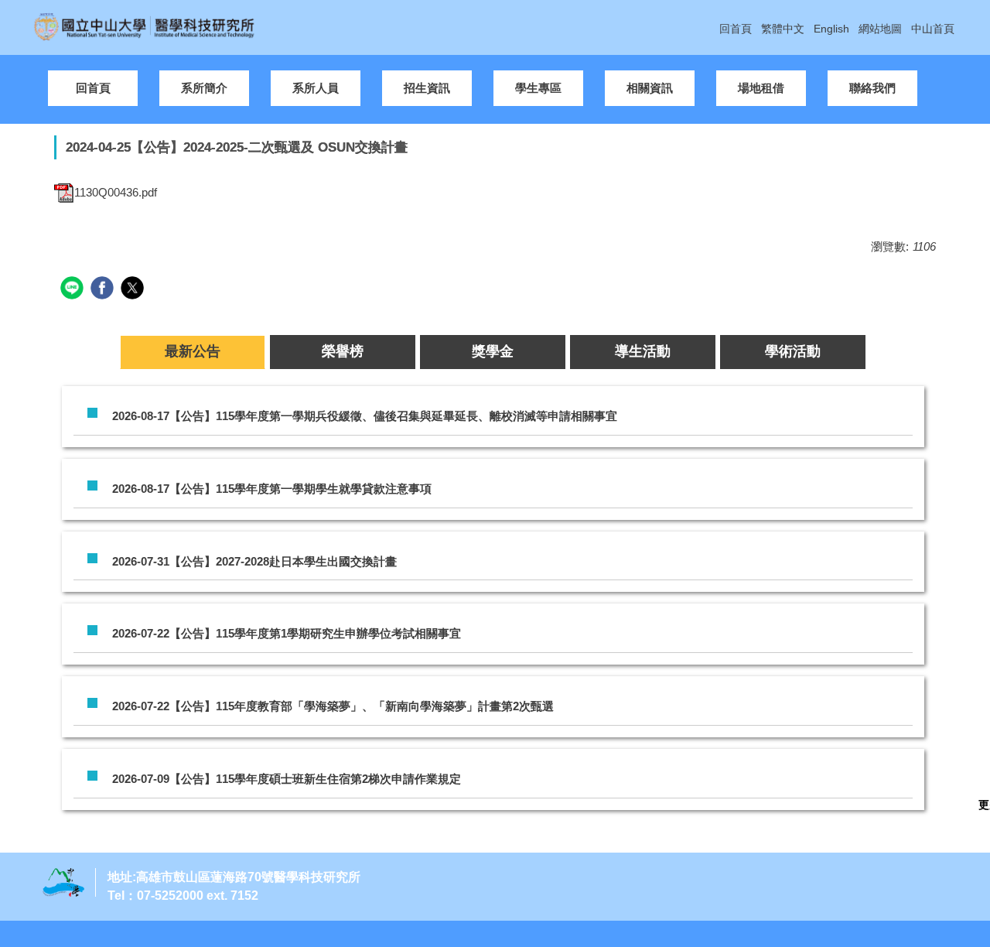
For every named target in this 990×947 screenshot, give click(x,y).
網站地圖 (880, 28)
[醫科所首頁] (147, 25)
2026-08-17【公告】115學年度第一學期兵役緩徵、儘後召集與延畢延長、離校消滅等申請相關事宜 (364, 415)
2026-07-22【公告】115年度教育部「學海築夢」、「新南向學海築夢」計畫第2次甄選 (333, 706)
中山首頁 (932, 28)
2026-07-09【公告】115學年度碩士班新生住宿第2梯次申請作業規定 (286, 778)
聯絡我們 (872, 87)
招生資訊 (427, 87)
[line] (73, 289)
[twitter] (134, 289)
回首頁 (735, 28)
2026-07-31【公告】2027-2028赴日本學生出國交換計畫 (254, 561)
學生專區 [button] (538, 87)
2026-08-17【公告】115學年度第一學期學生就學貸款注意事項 (272, 488)
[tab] (192, 352)
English (831, 28)
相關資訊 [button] (649, 87)
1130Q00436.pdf (115, 192)
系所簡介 (204, 87)
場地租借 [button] (761, 87)
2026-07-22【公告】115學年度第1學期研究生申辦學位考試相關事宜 (286, 633)
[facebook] (104, 289)
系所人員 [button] (315, 87)
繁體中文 (782, 28)
